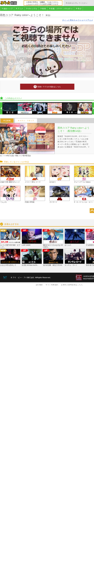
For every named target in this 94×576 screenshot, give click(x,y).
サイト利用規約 (52, 285)
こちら (28, 4)
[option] (10, 108)
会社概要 (39, 285)
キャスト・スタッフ (26, 121)
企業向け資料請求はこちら (72, 285)
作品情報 (7, 121)
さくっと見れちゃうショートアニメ (77, 20)
